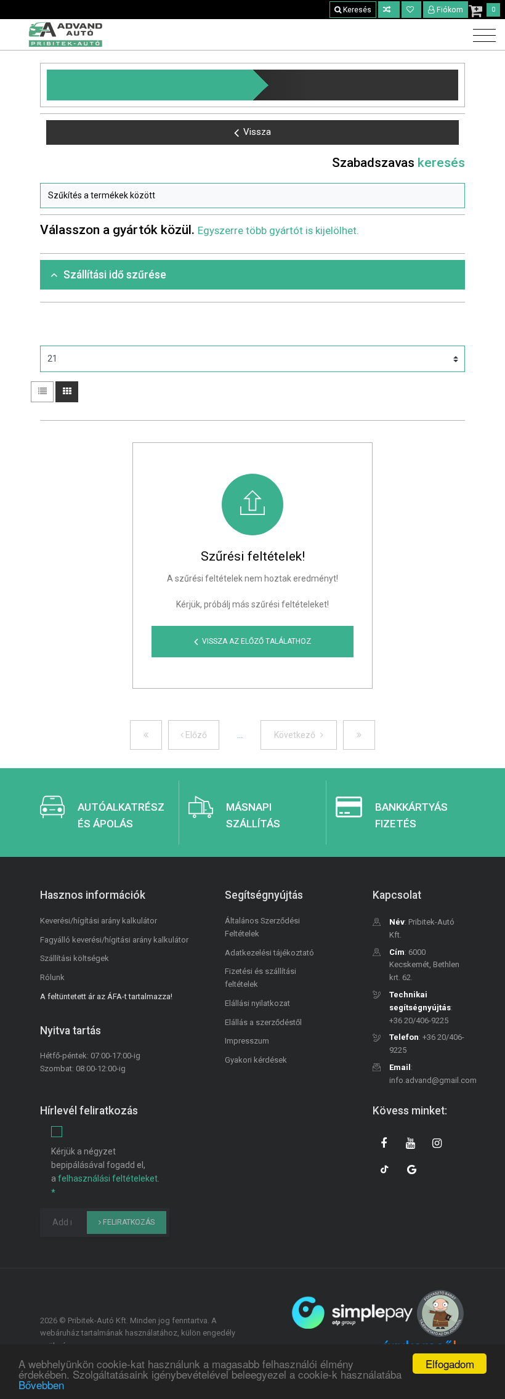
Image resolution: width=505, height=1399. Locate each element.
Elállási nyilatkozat (257, 1003)
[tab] (252, 275)
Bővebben (41, 1384)
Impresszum (247, 1040)
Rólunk (52, 977)
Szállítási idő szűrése (114, 275)
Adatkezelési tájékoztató (269, 952)
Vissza (257, 131)
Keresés (356, 10)
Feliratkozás (128, 1222)
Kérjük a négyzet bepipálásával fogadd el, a (105, 1172)
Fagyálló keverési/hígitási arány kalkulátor (114, 939)
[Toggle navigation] (481, 36)
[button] (252, 195)
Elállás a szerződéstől (263, 1022)
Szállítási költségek (74, 958)
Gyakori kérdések (256, 1059)
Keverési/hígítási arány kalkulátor (98, 920)
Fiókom (450, 10)
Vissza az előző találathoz (256, 641)
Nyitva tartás (70, 1030)
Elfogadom (450, 1363)
